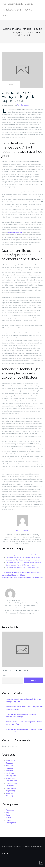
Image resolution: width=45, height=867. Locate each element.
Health (8, 820)
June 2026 (9, 765)
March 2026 (10, 773)
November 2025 (11, 783)
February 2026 (11, 776)
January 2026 (10, 778)
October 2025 (10, 786)
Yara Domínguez (23, 105)
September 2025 (11, 788)
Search (4, 676)
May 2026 (9, 768)
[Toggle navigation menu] (41, 10)
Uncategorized (11, 823)
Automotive (10, 810)
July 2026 (9, 763)
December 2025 (11, 781)
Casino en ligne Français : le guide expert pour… (18, 96)
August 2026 (10, 760)
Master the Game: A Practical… (16, 670)
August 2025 (10, 791)
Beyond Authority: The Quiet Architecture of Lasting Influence (22, 577)
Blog (11, 84)
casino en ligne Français (15, 232)
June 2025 (9, 796)
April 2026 (9, 770)
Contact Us (5, 854)
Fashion (8, 818)
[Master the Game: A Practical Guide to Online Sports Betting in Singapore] (22, 649)
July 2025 (9, 793)
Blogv (8, 815)
